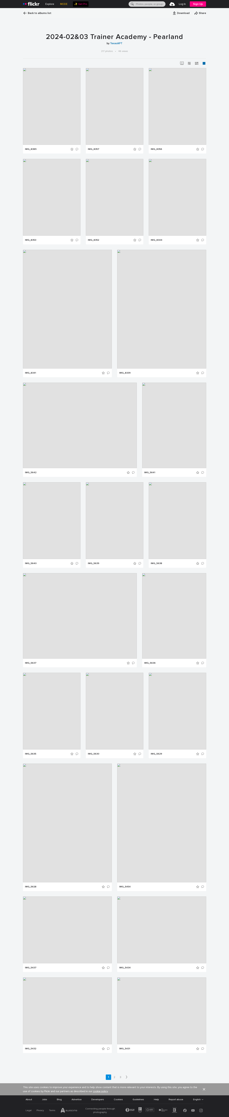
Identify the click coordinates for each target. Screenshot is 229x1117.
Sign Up (198, 4)
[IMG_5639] (114, 520)
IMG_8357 (93, 149)
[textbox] (150, 4)
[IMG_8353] (51, 197)
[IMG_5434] (161, 929)
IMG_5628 (30, 886)
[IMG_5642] (80, 425)
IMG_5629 (156, 754)
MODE (64, 4)
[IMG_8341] (67, 309)
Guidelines (138, 1099)
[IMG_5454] (161, 823)
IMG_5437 (30, 967)
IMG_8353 (30, 240)
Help (156, 1099)
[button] (181, 13)
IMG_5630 (93, 754)
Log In (182, 4)
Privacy (40, 1110)
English (197, 1099)
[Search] (132, 4)
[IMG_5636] (174, 616)
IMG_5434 (125, 967)
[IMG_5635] (51, 711)
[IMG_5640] (51, 520)
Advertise (77, 1099)
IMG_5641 (149, 472)
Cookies (118, 1099)
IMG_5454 (125, 886)
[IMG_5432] (67, 1010)
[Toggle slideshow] (182, 63)
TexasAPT (116, 43)
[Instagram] (201, 1110)
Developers (97, 1099)
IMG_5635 (30, 754)
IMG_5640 (31, 563)
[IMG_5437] (67, 929)
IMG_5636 (150, 663)
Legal (29, 1110)
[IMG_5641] (174, 425)
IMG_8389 (31, 149)
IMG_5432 (30, 1048)
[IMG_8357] (114, 106)
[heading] (31, 4)
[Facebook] (185, 1110)
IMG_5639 (93, 563)
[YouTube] (193, 1110)
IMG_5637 (30, 663)
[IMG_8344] (177, 197)
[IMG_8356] (177, 106)
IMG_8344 (156, 240)
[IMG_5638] (177, 520)
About (29, 1099)
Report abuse (176, 1099)
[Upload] (172, 4)
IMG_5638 (156, 563)
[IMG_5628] (67, 823)
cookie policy (100, 1091)
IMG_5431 (124, 1048)
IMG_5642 (30, 472)
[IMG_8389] (51, 106)
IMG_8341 (30, 373)
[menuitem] (81, 4)
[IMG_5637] (80, 616)
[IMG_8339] (161, 309)
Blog (59, 1099)
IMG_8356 (156, 149)
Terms (52, 1110)
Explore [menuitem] (49, 4)
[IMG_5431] (161, 1010)
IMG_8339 (125, 373)
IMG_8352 (93, 240)
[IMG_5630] (114, 711)
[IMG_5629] (177, 711)
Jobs (44, 1099)
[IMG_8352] (114, 197)
